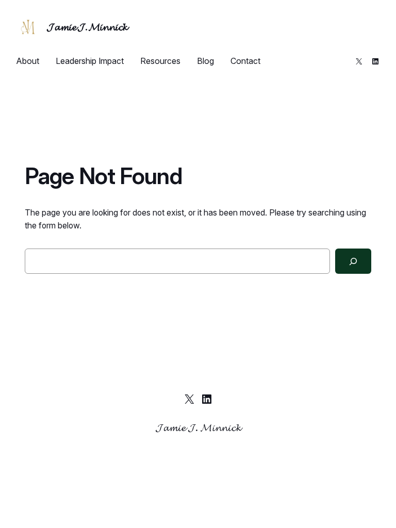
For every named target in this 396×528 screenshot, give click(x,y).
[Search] (353, 261)
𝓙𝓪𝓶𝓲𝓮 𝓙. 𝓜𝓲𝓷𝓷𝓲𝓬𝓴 (87, 27)
